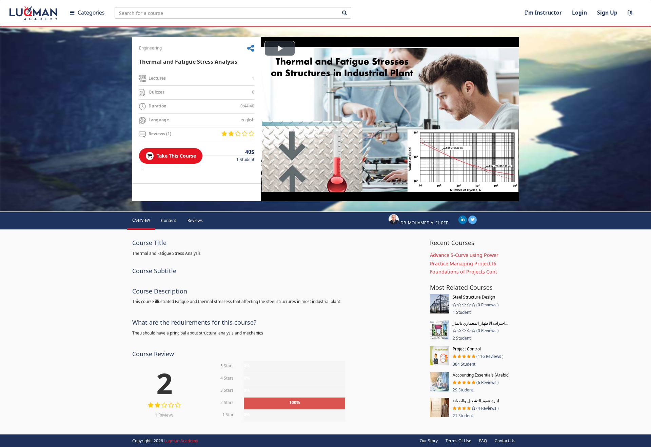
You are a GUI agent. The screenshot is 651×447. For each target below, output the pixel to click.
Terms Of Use (458, 441)
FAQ (483, 441)
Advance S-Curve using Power (464, 255)
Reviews (195, 220)
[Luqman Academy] (34, 11)
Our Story (429, 441)
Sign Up (607, 12)
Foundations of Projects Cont (463, 271)
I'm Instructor (543, 12)
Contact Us (505, 441)
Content (168, 220)
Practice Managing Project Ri (463, 263)
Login (579, 12)
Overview (141, 220)
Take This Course (175, 156)
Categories (91, 12)
